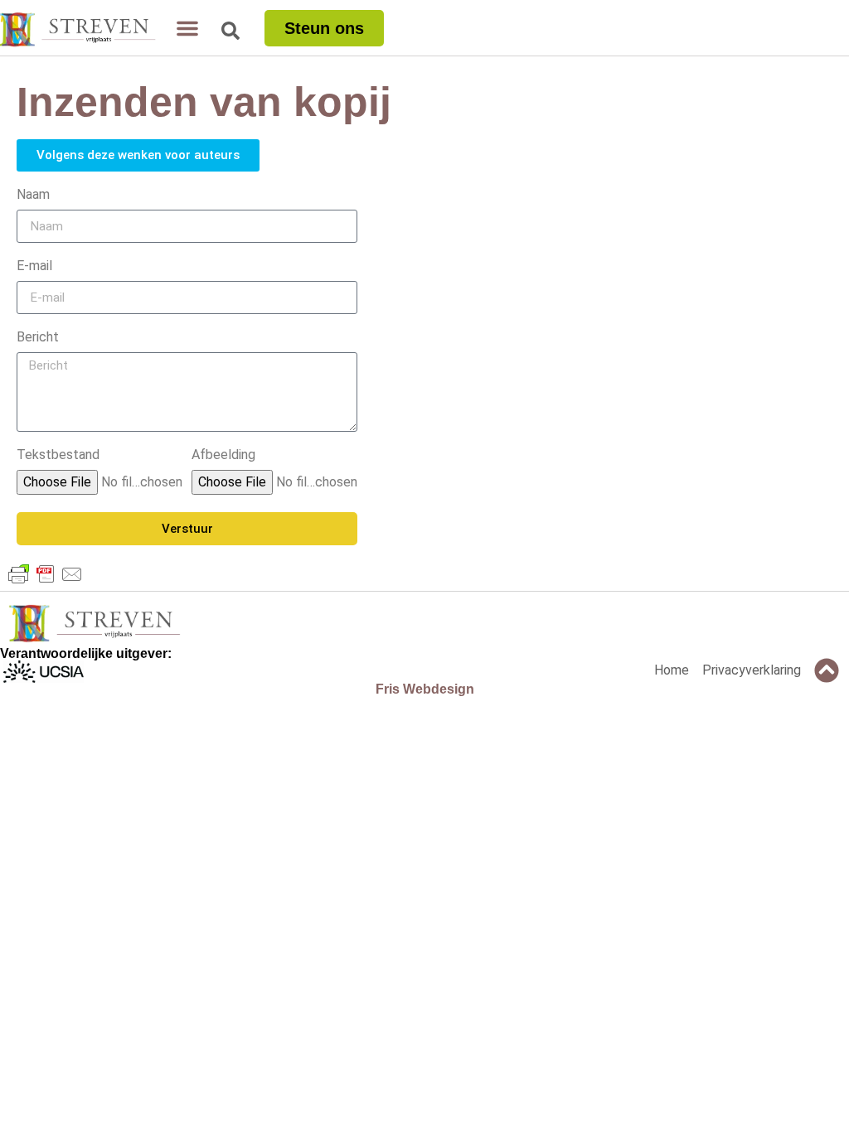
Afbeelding (223, 455)
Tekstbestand (58, 455)
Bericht (38, 338)
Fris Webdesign (425, 689)
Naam (33, 195)
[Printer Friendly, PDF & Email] (45, 574)
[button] (187, 28)
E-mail (34, 266)
